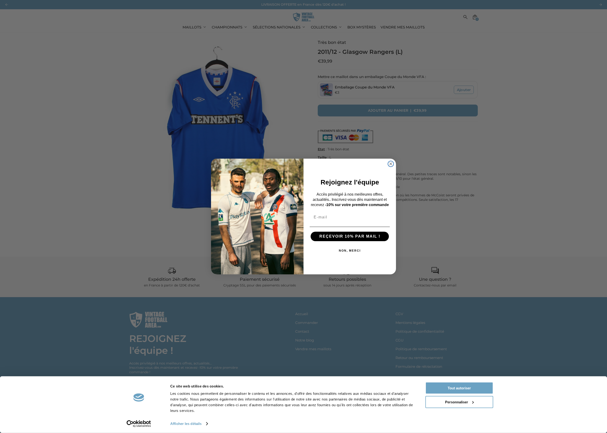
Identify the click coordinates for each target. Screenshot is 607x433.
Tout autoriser (459, 388)
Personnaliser (456, 402)
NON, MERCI (350, 250)
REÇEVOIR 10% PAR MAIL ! (349, 236)
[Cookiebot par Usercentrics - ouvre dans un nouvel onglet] (139, 423)
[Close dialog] (391, 164)
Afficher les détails (186, 424)
